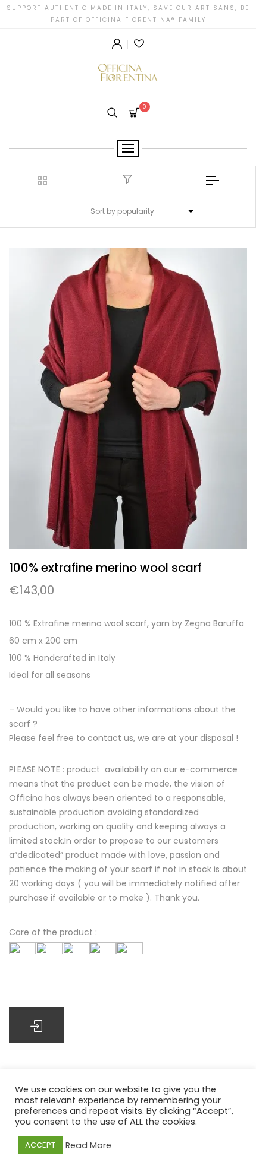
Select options (36, 1025)
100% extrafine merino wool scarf (105, 567)
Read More (88, 1145)
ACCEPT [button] (40, 1145)
